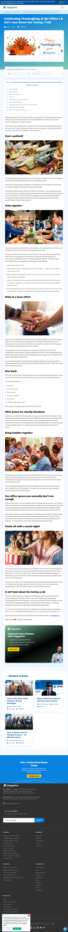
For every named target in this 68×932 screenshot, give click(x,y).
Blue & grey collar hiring (10, 870)
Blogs (4, 899)
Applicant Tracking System (11, 836)
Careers (38, 843)
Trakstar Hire (40, 875)
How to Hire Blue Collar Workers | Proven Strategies (17, 700)
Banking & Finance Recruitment (13, 877)
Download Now (62, 1)
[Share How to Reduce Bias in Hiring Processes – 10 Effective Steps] (30, 743)
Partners (38, 838)
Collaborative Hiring (9, 851)
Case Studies (7, 904)
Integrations (39, 841)
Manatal (38, 885)
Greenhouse (39, 877)
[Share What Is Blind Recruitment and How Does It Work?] (60, 709)
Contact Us (39, 846)
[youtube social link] (40, 927)
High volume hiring (9, 875)
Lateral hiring (7, 880)
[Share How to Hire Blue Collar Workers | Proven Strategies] (30, 709)
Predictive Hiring (8, 848)
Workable (38, 882)
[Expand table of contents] (60, 85)
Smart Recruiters (41, 872)
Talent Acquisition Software (11, 855)
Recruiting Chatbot (9, 846)
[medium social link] (44, 927)
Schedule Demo (34, 776)
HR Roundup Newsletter (10, 911)
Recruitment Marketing (10, 853)
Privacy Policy (45, 923)
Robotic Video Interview (10, 841)
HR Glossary (6, 906)
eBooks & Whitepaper (9, 901)
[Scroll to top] (65, 929)
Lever (37, 870)
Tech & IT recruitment (10, 867)
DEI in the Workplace (16, 12)
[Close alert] (66, 1)
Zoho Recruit (40, 867)
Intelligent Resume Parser (11, 838)
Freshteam (39, 890)
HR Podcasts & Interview (10, 909)
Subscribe (39, 820)
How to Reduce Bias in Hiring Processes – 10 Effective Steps (17, 734)
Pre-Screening (7, 858)
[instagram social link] (34, 927)
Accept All (17, 928)
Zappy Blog (6, 12)
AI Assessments (8, 843)
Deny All (7, 928)
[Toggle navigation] (62, 7)
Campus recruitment (9, 872)
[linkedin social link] (30, 927)
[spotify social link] (37, 927)
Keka (37, 880)
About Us (38, 836)
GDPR (52, 923)
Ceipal (37, 887)
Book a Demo (14, 649)
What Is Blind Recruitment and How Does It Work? (48, 699)
